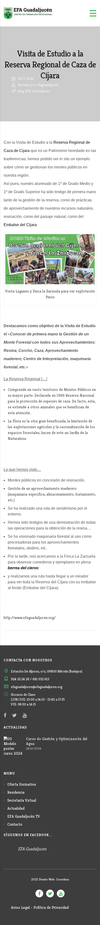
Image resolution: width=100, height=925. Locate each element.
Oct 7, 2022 (25, 78)
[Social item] (5, 715)
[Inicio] (28, 13)
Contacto (14, 824)
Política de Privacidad (51, 907)
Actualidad (16, 808)
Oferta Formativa (21, 784)
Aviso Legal (20, 907)
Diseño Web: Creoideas (54, 879)
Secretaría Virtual (21, 800)
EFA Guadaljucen (32, 849)
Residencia (16, 792)
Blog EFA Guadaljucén (33, 91)
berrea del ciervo (23, 568)
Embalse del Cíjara (20, 225)
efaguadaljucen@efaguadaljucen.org (36, 687)
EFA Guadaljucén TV (23, 816)
